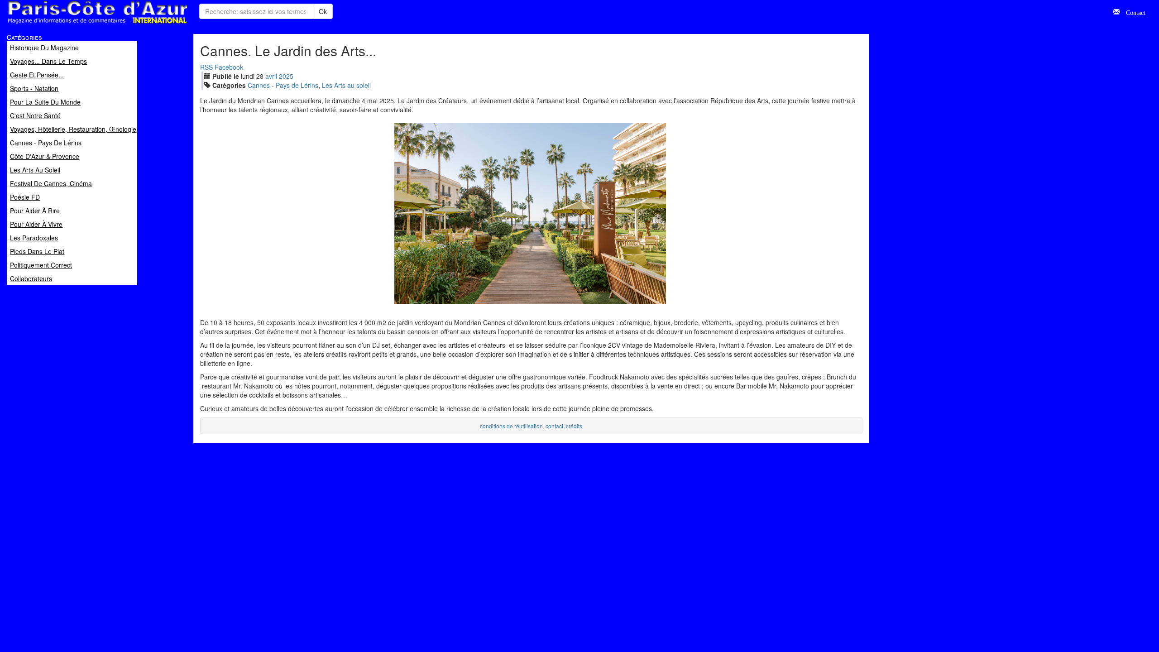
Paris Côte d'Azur (77, 24)
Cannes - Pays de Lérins (283, 85)
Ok (323, 11)
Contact (1132, 11)
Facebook (229, 67)
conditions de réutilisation (511, 426)
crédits (574, 426)
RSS (206, 67)
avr (271, 76)
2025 (286, 76)
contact (554, 426)
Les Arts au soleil (346, 85)
